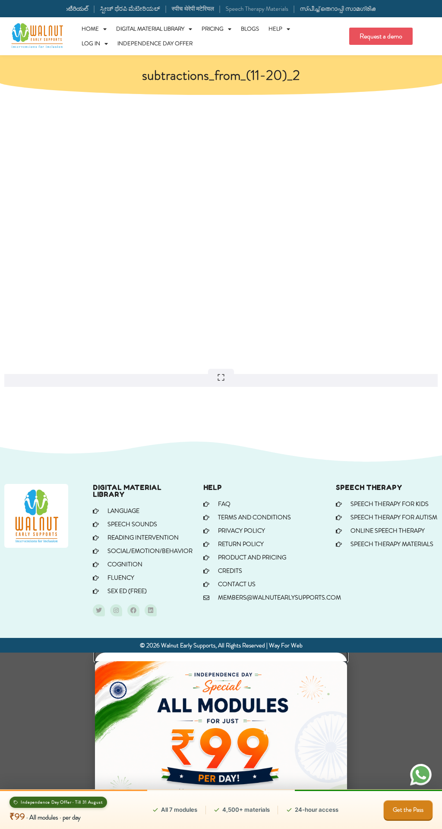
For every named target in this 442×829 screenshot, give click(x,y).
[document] (221, 741)
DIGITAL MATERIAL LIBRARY (150, 29)
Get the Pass (408, 809)
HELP (275, 29)
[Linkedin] (151, 610)
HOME (90, 29)
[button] (221, 657)
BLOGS (250, 29)
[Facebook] (133, 610)
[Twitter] (99, 610)
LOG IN (91, 43)
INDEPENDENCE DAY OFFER (155, 43)
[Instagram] (116, 610)
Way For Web (286, 645)
